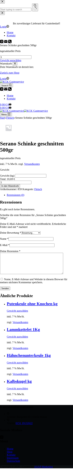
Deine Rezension (10, 251)
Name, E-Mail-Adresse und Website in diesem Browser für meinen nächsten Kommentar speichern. (33, 281)
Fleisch (38, 189)
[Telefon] (10, 89)
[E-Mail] (6, 89)
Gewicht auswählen (10, 60)
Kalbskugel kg (19, 381)
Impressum (13, 457)
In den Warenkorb (10, 186)
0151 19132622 (24, 423)
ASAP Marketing (43, 466)
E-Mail (5, 245)
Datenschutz (13, 460)
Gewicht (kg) (7, 175)
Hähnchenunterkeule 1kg (29, 355)
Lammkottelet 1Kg (23, 329)
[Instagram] (2, 89)
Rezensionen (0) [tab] (15, 195)
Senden (5, 288)
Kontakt (11, 98)
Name (4, 238)
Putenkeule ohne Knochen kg (32, 304)
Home (10, 95)
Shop (9, 451)
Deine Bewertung (10, 232)
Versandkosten (32, 164)
